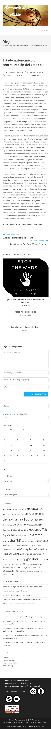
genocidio (32, 541)
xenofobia (8, 574)
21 (31, 450)
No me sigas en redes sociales (13, 722)
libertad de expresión (33, 553)
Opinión (9, 75)
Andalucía (8, 509)
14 (31, 445)
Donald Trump (20, 530)
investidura (8, 549)
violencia (32, 571)
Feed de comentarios (10, 663)
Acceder (5, 657)
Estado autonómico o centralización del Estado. (31, 45)
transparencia (33, 567)
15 (37, 445)
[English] (5, 414)
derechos (21, 524)
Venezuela (23, 571)
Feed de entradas (9, 660)
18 (11, 450)
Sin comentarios (34, 75)
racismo (20, 564)
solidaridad (7, 568)
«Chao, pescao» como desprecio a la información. (20, 604)
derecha (37, 519)
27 (24, 456)
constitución (8, 514)
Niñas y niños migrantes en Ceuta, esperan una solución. (22, 587)
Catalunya (34, 509)
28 (31, 456)
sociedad (38, 564)
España (24, 225)
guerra (42, 540)
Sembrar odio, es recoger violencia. (15, 591)
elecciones (37, 529)
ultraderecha (11, 570)
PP (5, 564)
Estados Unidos (22, 535)
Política (19, 75)
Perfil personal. (35, 720)
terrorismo (19, 567)
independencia (21, 545)
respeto (30, 564)
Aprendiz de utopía (13, 680)
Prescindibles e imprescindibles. (25, 327)
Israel (19, 549)
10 (4, 445)
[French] (8, 414)
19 (18, 450)
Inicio (11, 720)
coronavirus (19, 514)
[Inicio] (3, 45)
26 (18, 456)
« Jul (4, 469)
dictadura (8, 530)
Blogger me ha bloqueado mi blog (30, 617)
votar (39, 571)
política (37, 559)
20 (24, 450)
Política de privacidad (33, 722)
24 (4, 456)
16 (44, 445)
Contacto (45, 722)
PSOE (11, 564)
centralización (15, 225)
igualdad (8, 545)
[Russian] (22, 414)
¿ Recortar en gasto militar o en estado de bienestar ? (25, 301)
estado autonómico (34, 225)
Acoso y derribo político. (26, 312)
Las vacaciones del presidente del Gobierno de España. (22, 599)
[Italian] (15, 414)
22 (37, 450)
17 (4, 450)
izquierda (32, 549)
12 (18, 445)
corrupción (34, 514)
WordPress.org (8, 666)
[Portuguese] (18, 414)
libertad (14, 553)
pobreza (22, 560)
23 (44, 450)
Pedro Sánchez (10, 560)
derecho (7, 525)
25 (11, 456)
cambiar (19, 509)
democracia (16, 519)
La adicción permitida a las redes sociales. (17, 595)
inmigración (34, 545)
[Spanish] (26, 414)
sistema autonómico (16, 177)
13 (24, 445)
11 (11, 445)
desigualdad (35, 525)
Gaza (24, 541)
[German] (12, 414)
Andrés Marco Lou (13, 72)
